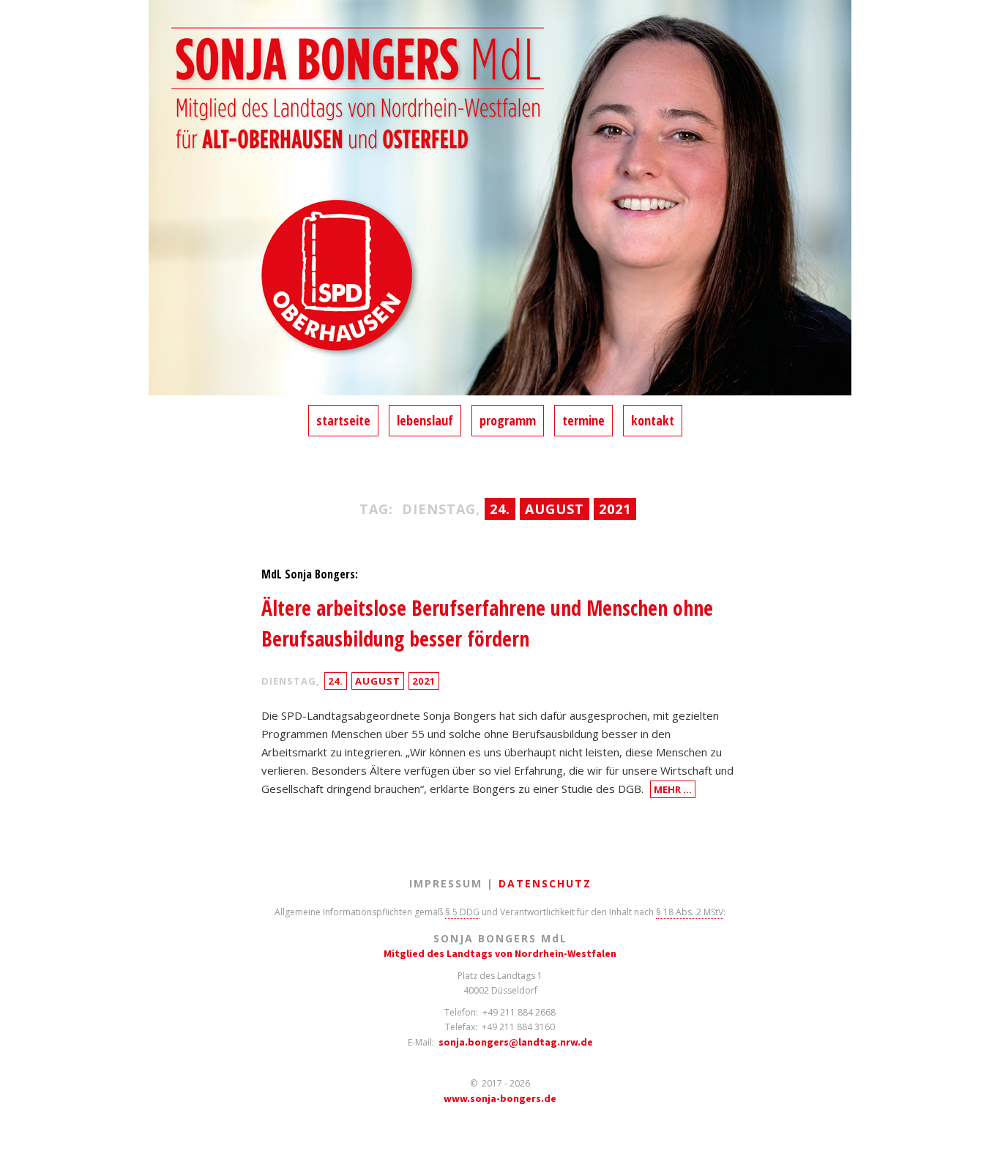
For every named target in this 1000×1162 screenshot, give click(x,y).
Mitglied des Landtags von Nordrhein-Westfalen (500, 953)
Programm (508, 420)
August (377, 681)
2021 (424, 681)
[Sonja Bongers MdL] (500, 202)
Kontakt (652, 420)
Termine (583, 420)
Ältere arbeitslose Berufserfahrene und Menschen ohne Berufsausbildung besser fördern (487, 623)
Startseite (343, 420)
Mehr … (673, 789)
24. (335, 681)
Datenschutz (545, 883)
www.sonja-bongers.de (500, 1098)
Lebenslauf (425, 420)
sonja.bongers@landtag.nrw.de (516, 1042)
